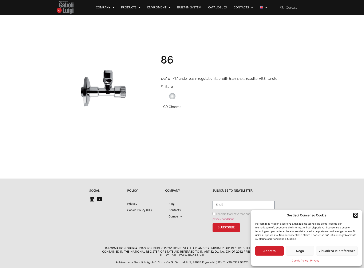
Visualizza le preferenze (336, 251)
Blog (172, 204)
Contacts (241, 7)
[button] (355, 215)
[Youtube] (99, 199)
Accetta (269, 251)
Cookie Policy (300, 260)
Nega (300, 251)
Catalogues (217, 7)
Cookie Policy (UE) (139, 210)
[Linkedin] (92, 199)
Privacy (314, 260)
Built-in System (189, 7)
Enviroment (156, 7)
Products (128, 7)
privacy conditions (223, 219)
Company (103, 7)
